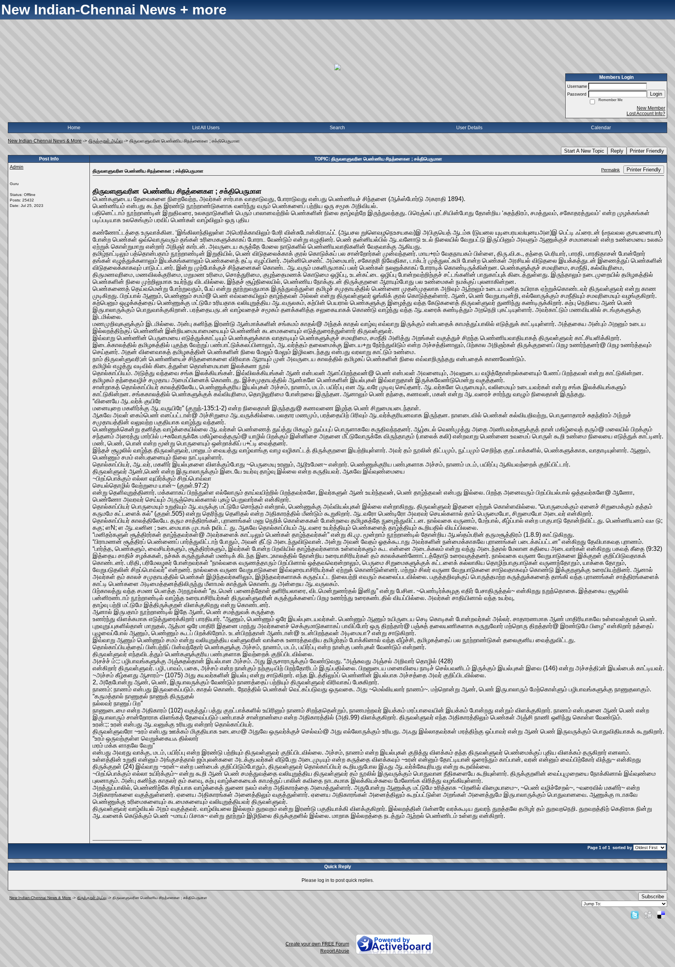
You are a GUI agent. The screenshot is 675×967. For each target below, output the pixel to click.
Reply (617, 151)
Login (656, 94)
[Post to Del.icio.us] (661, 914)
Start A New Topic (584, 151)
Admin (16, 167)
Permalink (610, 169)
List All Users (206, 127)
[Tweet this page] (635, 914)
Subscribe (652, 896)
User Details (469, 127)
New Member (651, 108)
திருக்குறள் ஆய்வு (105, 141)
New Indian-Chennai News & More (45, 141)
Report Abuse (334, 951)
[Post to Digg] (648, 914)
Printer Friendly (647, 151)
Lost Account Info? (646, 113)
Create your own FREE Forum (317, 944)
